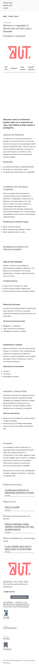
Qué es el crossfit (12, 507)
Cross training (22, 68)
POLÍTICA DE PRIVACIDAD (12, 660)
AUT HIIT (6, 68)
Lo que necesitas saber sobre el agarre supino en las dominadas (18, 547)
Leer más (7, 495)
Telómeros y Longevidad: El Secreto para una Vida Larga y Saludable (17, 28)
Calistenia (14, 68)
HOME (6, 617)
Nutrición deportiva (31, 68)
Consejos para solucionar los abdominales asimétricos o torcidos (19, 491)
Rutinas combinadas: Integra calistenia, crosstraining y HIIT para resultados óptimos (19, 526)
